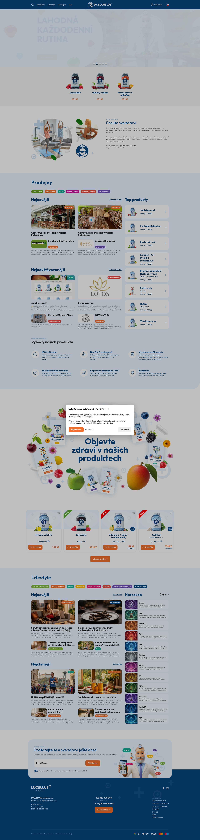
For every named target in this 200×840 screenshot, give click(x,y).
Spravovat (125, 429)
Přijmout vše (76, 429)
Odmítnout (89, 429)
